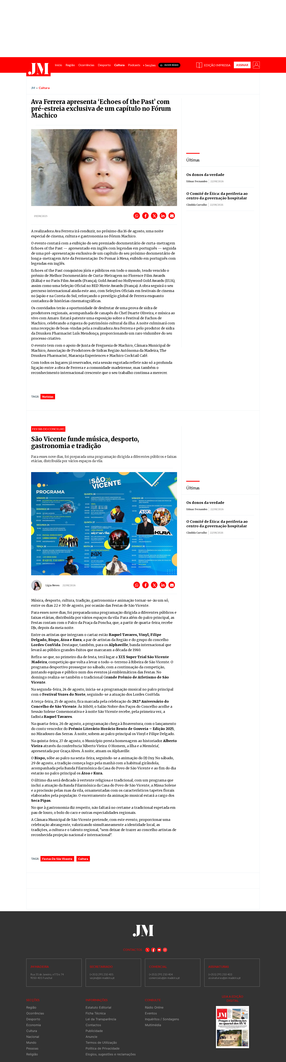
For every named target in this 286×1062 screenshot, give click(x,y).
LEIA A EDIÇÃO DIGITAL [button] (232, 998)
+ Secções (149, 65)
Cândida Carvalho (196, 204)
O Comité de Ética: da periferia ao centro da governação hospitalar (217, 195)
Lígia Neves (53, 585)
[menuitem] (58, 65)
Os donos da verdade (205, 174)
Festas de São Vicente (57, 858)
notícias (47, 396)
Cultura (44, 88)
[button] (256, 65)
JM (33, 88)
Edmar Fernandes (196, 181)
